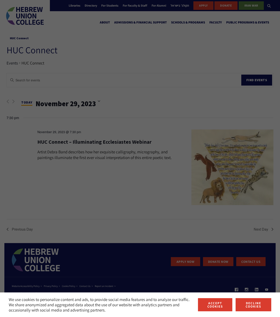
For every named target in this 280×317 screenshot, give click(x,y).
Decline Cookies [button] (253, 304)
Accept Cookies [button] (215, 304)
